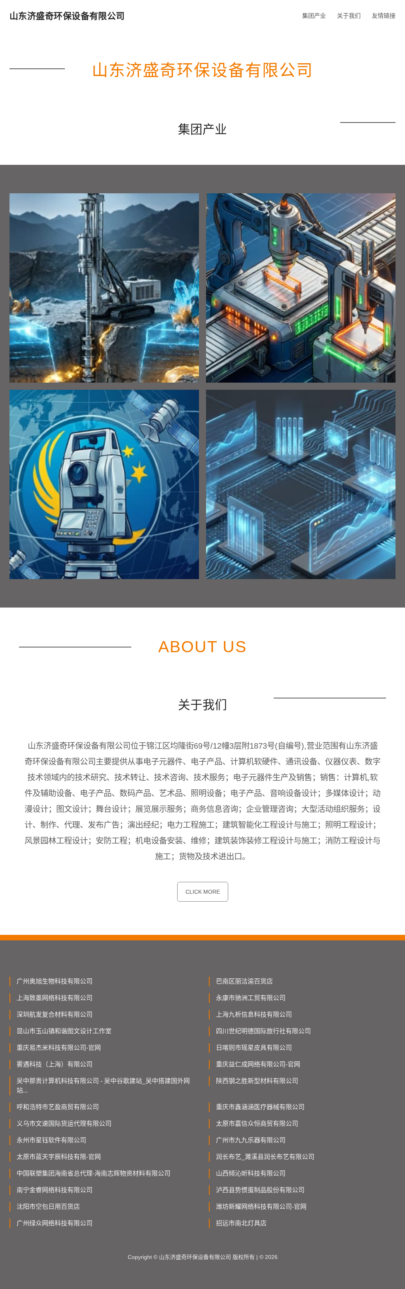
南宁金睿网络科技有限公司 (55, 1190)
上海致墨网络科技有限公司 (55, 998)
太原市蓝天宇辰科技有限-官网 (59, 1156)
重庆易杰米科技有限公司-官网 (59, 1047)
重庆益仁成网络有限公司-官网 (258, 1064)
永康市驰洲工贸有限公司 (251, 998)
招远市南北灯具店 (241, 1223)
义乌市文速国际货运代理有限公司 (64, 1123)
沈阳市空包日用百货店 (48, 1206)
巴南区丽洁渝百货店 (244, 981)
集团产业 (314, 15)
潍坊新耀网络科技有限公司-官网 (261, 1206)
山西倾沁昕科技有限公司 (251, 1173)
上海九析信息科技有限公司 (254, 1014)
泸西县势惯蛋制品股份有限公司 (260, 1190)
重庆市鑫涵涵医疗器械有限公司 (260, 1107)
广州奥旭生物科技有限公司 (55, 981)
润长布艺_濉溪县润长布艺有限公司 (265, 1156)
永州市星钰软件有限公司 (51, 1140)
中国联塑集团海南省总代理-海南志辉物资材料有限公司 (93, 1173)
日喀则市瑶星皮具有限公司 (254, 1047)
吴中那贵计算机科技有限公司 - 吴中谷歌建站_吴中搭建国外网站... (103, 1086)
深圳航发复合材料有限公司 (55, 1014)
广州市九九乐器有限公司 (251, 1140)
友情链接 (384, 15)
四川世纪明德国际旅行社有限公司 (263, 1031)
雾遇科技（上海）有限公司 (55, 1064)
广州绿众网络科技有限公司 (55, 1223)
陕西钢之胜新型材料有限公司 (257, 1081)
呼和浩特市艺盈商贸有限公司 (58, 1107)
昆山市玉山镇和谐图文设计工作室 (64, 1031)
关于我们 (349, 15)
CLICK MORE (202, 892)
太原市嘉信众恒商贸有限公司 (257, 1123)
